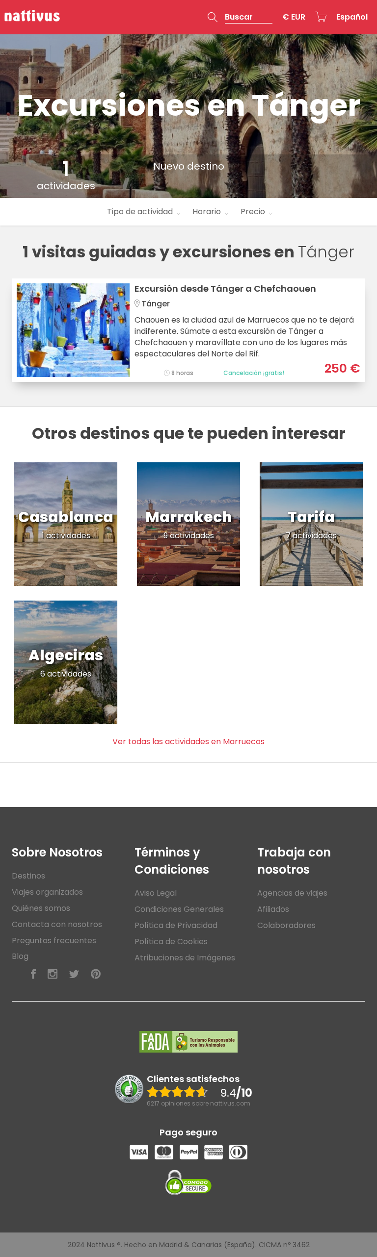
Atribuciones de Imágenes (185, 957)
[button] (240, 17)
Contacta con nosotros (57, 924)
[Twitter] (74, 974)
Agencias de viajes (292, 893)
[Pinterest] (96, 974)
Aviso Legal (156, 893)
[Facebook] (33, 974)
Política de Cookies (171, 941)
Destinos (28, 875)
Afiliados (273, 909)
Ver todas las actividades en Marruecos (188, 741)
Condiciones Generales (179, 909)
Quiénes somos (41, 908)
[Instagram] (52, 974)
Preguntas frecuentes (54, 940)
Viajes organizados (47, 892)
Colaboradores (286, 925)
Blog (20, 956)
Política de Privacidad (176, 925)
